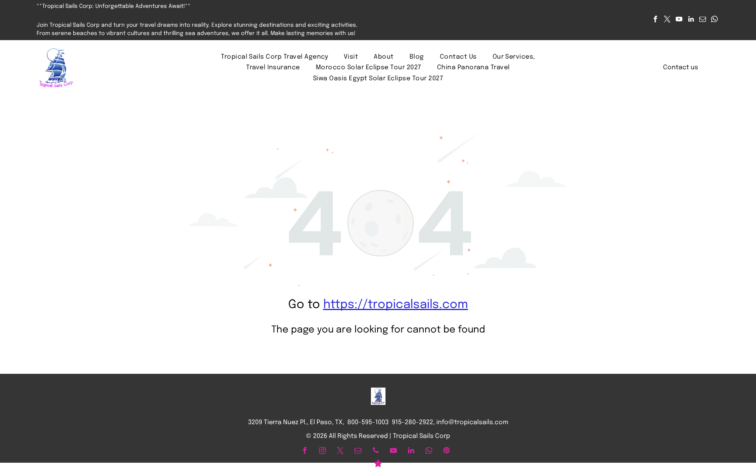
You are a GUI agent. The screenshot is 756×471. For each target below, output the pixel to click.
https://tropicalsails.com (395, 305)
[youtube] (679, 20)
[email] (703, 20)
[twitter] (667, 20)
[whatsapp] (714, 20)
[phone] (375, 451)
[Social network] (378, 464)
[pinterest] (446, 451)
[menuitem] (274, 57)
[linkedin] (691, 20)
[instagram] (322, 451)
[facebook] (655, 20)
